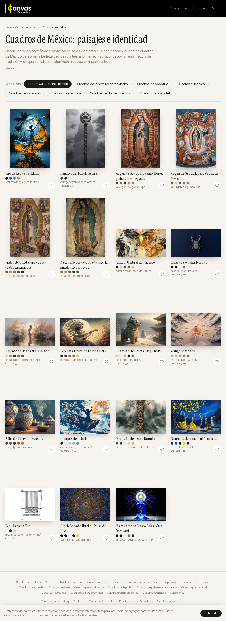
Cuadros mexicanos (27, 27)
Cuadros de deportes (120, 587)
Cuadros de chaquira (65, 93)
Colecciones (179, 8)
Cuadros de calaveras (25, 93)
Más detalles (89, 615)
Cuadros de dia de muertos (110, 93)
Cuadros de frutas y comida (86, 593)
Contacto (78, 601)
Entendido (211, 613)
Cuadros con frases (154, 593)
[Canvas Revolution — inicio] (18, 8)
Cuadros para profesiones (122, 593)
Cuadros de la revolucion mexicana (102, 84)
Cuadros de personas (165, 582)
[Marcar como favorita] (51, 185)
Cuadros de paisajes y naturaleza (157, 587)
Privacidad (146, 601)
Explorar (199, 8)
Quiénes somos (50, 601)
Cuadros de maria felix (155, 93)
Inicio (8, 27)
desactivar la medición (17, 615)
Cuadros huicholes (191, 84)
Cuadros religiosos (98, 582)
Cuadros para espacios (196, 582)
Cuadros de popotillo (152, 84)
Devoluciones (127, 601)
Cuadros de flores (59, 587)
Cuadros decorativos (28, 582)
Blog (66, 601)
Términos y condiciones (171, 601)
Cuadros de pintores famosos (131, 582)
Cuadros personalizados (89, 587)
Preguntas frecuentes (102, 601)
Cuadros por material (194, 587)
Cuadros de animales (32, 587)
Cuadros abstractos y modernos (64, 582)
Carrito (216, 8)
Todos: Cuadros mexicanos (48, 84)
